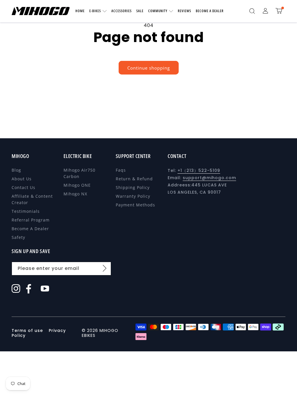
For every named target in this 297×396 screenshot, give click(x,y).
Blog (16, 170)
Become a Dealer (30, 228)
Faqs (121, 170)
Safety (18, 237)
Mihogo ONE (77, 185)
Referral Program (31, 220)
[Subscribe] (104, 268)
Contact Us (23, 187)
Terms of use (28, 330)
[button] (252, 11)
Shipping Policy (133, 187)
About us (22, 178)
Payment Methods (135, 205)
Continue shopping (148, 68)
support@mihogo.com (209, 178)
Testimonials (26, 211)
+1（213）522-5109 (199, 170)
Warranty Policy (133, 196)
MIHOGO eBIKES (100, 333)
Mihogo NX (75, 194)
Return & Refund (134, 178)
